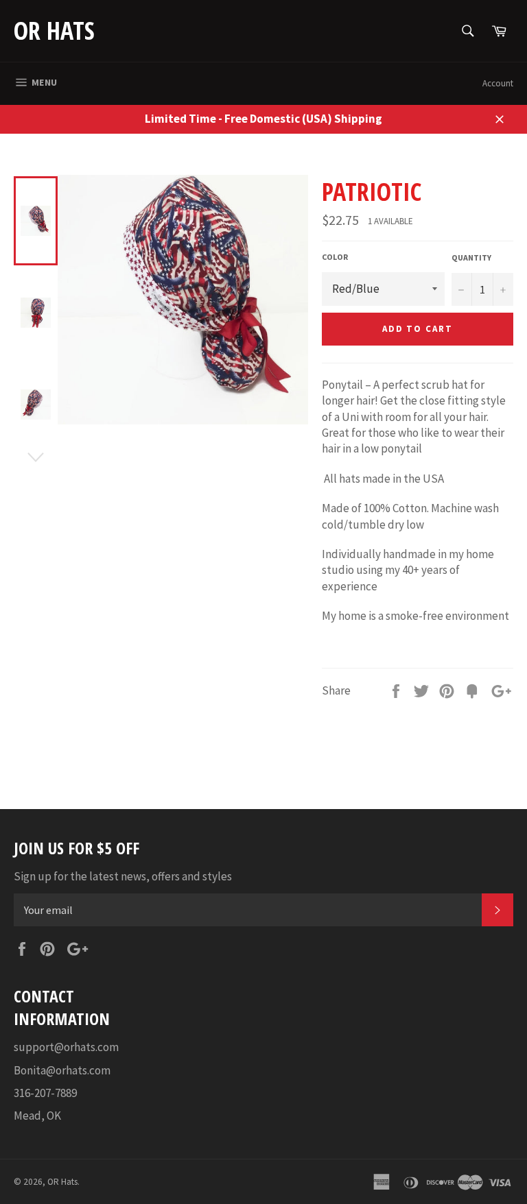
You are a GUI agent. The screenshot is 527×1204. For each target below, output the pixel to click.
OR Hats (54, 30)
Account (497, 83)
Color (335, 257)
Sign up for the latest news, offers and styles (123, 876)
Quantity (471, 257)
